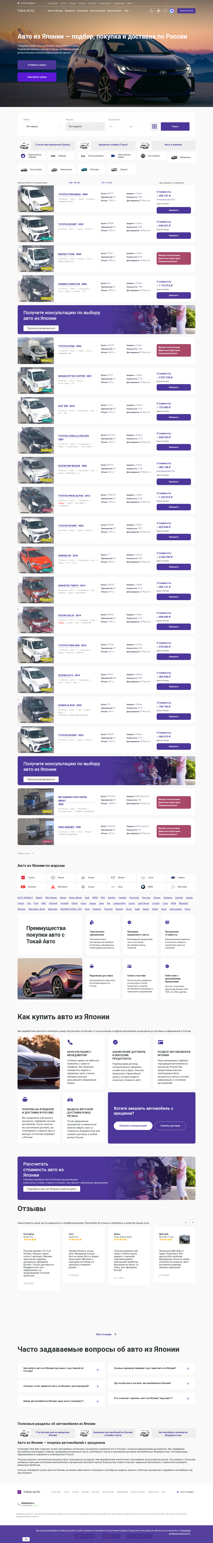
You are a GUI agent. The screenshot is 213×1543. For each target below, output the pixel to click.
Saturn (146, 909)
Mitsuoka (52, 909)
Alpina (63, 897)
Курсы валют (153, 1492)
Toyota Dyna (66, 346)
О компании (53, 3)
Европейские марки (124, 156)
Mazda (121, 877)
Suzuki (91, 887)
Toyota (31, 877)
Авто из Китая (114, 11)
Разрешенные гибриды (35, 156)
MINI (173, 903)
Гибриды (62, 156)
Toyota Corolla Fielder (73, 436)
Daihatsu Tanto (68, 585)
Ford (36, 903)
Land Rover (143, 903)
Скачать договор (170, 1125)
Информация (119, 3)
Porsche (108, 909)
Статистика (82, 11)
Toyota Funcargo (69, 194)
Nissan (61, 877)
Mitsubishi (62, 887)
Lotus (165, 903)
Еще (129, 3)
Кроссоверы (36, 169)
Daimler (179, 897)
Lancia (131, 903)
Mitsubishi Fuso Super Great (72, 799)
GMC (43, 903)
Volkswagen (175, 909)
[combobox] (43, 126)
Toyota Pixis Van (69, 645)
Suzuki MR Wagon (69, 466)
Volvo (187, 909)
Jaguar (92, 903)
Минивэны (185, 157)
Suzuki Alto (65, 675)
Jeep (101, 903)
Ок (26, 1539)
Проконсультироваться (41, 328)
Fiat (29, 903)
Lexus (150, 877)
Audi (120, 887)
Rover (129, 909)
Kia (108, 903)
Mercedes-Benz (37, 909)
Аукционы (70, 11)
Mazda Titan (66, 254)
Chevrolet (134, 897)
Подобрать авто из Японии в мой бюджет (52, 1188)
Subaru (181, 877)
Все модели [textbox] (75, 126)
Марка (26, 119)
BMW (150, 887)
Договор (82, 3)
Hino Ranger (66, 827)
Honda (91, 877)
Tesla (163, 909)
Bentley (112, 897)
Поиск (175, 126)
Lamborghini (119, 903)
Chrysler (146, 897)
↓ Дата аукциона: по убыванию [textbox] (171, 183)
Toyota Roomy (67, 224)
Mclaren (22, 909)
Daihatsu (32, 887)
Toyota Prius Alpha (70, 495)
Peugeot (96, 909)
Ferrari (21, 903)
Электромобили (95, 156)
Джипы (123, 169)
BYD (103, 897)
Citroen (157, 897)
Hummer (53, 903)
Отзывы (72, 3)
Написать (174, 210)
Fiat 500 (63, 406)
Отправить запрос (37, 65)
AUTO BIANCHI (25, 897)
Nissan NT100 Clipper (71, 376)
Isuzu (83, 903)
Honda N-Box (66, 705)
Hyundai (64, 903)
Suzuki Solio (66, 615)
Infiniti (74, 903)
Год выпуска (114, 119)
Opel (87, 909)
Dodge (189, 897)
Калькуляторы (105, 3)
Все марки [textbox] (32, 126)
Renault (119, 909)
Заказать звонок (186, 11)
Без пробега (154, 156)
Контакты (92, 3)
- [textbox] (114, 126)
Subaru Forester (69, 284)
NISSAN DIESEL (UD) (71, 909)
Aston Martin (75, 897)
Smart (155, 909)
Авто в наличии (97, 11)
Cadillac (122, 897)
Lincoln (155, 903)
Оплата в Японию (138, 1492)
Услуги (63, 3)
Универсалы (66, 169)
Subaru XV (64, 555)
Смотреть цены (37, 76)
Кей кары (94, 169)
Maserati (183, 903)
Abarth (39, 897)
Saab (137, 909)
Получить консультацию (133, 1125)
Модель (69, 119)
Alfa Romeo (51, 897)
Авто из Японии (55, 11)
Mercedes (182, 887)
